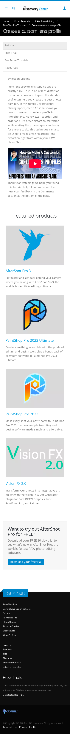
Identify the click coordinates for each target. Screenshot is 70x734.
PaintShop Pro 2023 (22, 414)
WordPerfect (9, 635)
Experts (7, 645)
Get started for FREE (13, 694)
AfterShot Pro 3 (18, 270)
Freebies (7, 649)
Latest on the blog (12, 666)
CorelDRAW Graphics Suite (17, 608)
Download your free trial (25, 562)
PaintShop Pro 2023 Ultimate (30, 340)
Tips (5, 653)
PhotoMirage (9, 621)
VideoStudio (9, 630)
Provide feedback (12, 662)
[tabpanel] (35, 137)
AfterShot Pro (10, 604)
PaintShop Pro (10, 617)
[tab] (35, 45)
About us (7, 658)
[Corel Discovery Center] (35, 8)
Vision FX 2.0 (16, 483)
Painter (6, 613)
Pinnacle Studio (11, 626)
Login (64, 8)
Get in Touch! (16, 593)
